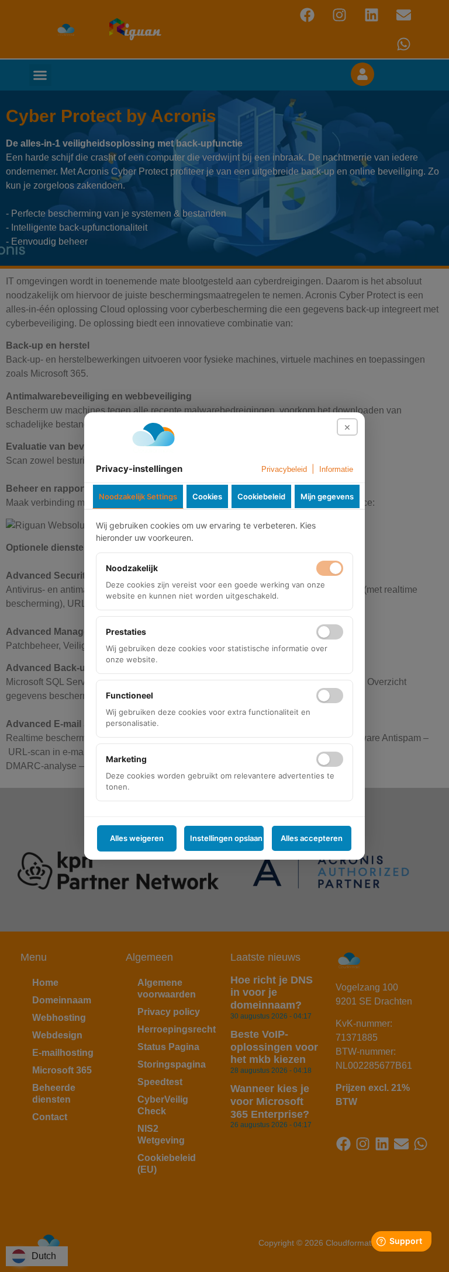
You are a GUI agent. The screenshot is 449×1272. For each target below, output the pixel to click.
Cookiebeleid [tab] (261, 496)
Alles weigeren (137, 838)
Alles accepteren (312, 838)
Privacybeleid (284, 469)
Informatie (336, 469)
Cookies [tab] (207, 496)
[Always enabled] (329, 568)
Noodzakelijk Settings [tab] (138, 496)
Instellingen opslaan (226, 838)
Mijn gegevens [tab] (327, 496)
